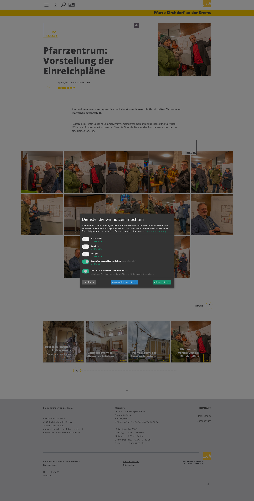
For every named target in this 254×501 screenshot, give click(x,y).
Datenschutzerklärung (155, 231)
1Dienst (96, 263)
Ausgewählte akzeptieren (124, 282)
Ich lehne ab (89, 282)
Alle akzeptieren (162, 282)
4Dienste (96, 249)
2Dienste (96, 241)
